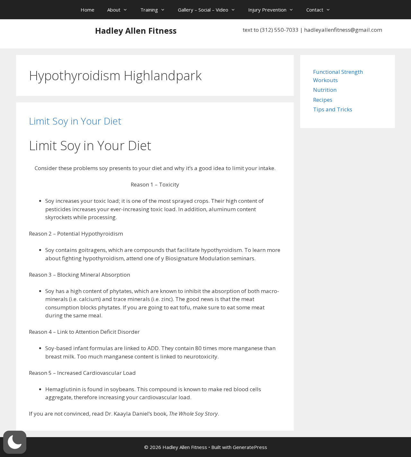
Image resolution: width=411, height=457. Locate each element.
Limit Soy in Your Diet (75, 120)
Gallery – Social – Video (203, 9)
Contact (314, 9)
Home (87, 9)
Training (149, 9)
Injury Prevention (267, 9)
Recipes (322, 99)
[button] (14, 442)
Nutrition (325, 89)
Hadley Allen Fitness (136, 30)
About (113, 9)
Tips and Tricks (332, 109)
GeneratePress (250, 447)
